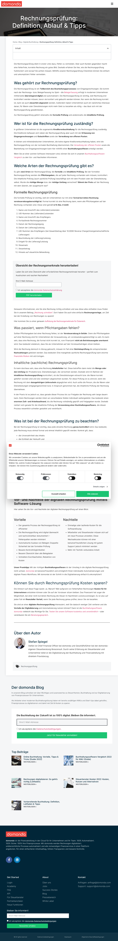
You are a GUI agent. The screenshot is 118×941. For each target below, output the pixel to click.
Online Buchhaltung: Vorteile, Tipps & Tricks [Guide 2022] (41, 758)
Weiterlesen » (30, 762)
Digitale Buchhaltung (30, 42)
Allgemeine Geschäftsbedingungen (93, 937)
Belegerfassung (71, 92)
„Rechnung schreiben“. (43, 312)
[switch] (46, 478)
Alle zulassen (92, 494)
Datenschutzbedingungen (48, 729)
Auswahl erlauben (58, 494)
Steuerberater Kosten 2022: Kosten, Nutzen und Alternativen (92, 780)
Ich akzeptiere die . (40, 729)
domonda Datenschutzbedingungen (40, 921)
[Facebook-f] (9, 860)
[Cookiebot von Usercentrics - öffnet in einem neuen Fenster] (99, 445)
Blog (20, 42)
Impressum (67, 937)
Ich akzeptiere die (40, 290)
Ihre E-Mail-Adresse (24, 281)
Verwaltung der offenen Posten (87, 145)
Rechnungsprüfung (29, 666)
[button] (112, 4)
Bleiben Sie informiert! (17, 911)
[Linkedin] (17, 860)
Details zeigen (99, 487)
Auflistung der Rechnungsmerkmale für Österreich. (65, 321)
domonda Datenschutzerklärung (48, 290)
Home (15, 42)
